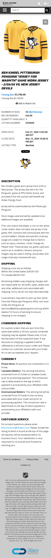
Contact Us (25, 465)
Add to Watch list (26, 103)
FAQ (46, 459)
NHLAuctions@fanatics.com (15, 427)
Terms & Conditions (12, 459)
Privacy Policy (32, 459)
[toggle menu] (4, 10)
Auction (30, 145)
